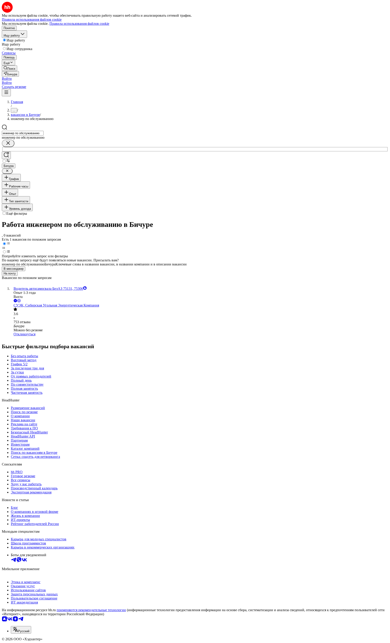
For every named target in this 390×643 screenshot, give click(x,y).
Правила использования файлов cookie (79, 23)
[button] (7, 79)
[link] (9, 68)
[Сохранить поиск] (6, 155)
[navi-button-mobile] (6, 92)
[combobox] (23, 133)
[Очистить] (8, 143)
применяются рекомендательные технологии (91, 610)
